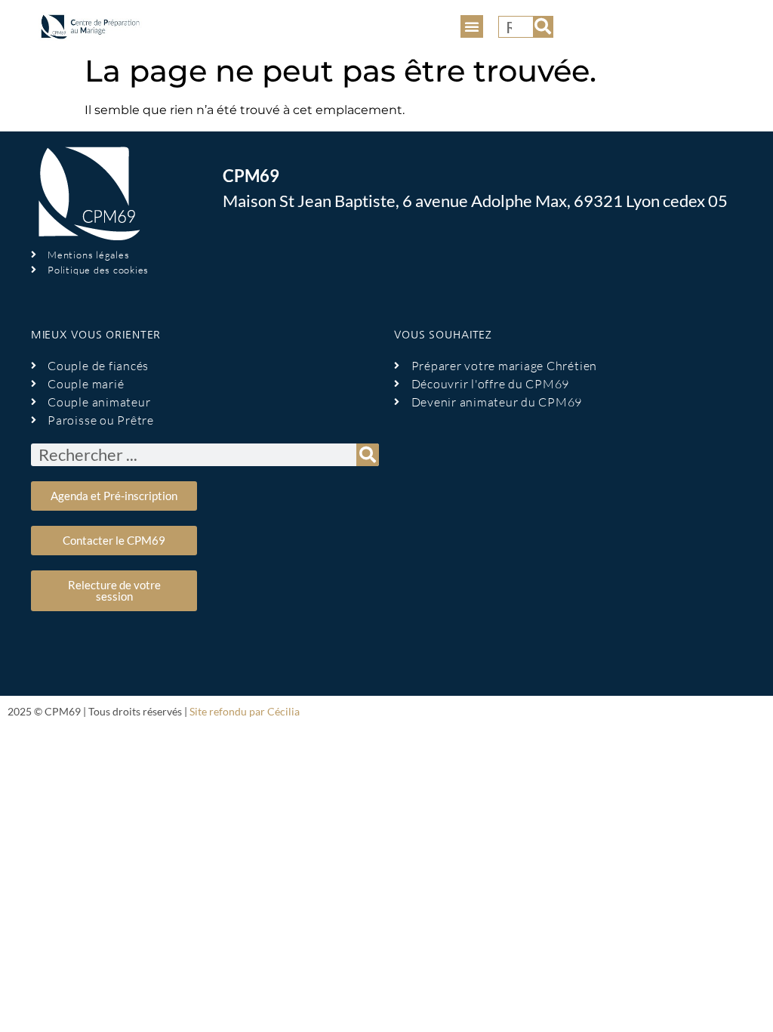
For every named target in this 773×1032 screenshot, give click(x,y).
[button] (471, 26)
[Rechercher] (543, 27)
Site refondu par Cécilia (244, 711)
